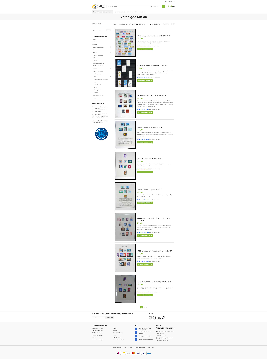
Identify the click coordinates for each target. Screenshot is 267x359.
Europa (94, 68)
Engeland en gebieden (98, 65)
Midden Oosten (97, 74)
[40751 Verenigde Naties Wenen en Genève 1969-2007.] (125, 258)
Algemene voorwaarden (140, 347)
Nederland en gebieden (98, 95)
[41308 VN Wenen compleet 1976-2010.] (125, 135)
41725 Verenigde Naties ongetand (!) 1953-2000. (152, 65)
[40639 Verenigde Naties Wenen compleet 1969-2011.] (125, 289)
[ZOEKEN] (163, 6)
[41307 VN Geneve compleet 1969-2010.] (125, 166)
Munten (94, 39)
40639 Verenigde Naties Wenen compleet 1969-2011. (154, 282)
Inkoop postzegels (117, 347)
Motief (94, 76)
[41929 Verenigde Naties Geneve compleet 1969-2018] (125, 43)
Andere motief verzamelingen (101, 79)
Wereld (95, 98)
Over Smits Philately (128, 347)
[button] (145, 49)
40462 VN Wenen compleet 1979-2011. (149, 189)
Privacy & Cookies (151, 347)
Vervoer (96, 92)
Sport (95, 87)
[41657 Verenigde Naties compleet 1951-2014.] (125, 104)
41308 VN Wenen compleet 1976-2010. (149, 127)
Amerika (95, 52)
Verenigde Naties (98, 90)
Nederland (94, 41)
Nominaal (94, 44)
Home (114, 24)
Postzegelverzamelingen (98, 47)
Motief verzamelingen (97, 339)
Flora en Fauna (97, 84)
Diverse (95, 60)
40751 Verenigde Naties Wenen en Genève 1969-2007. (154, 251)
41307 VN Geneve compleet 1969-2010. (150, 159)
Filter (108, 29)
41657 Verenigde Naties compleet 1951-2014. (151, 95)
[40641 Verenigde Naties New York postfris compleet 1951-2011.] (125, 227)
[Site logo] (98, 6)
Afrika (94, 49)
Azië (94, 57)
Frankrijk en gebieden (98, 71)
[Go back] (118, 17)
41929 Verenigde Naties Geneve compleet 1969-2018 (154, 36)
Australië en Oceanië (98, 55)
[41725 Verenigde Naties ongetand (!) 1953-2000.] (125, 73)
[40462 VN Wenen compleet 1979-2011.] (125, 196)
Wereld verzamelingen (118, 339)
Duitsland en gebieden (98, 63)
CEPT (95, 82)
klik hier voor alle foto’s (143, 46)
